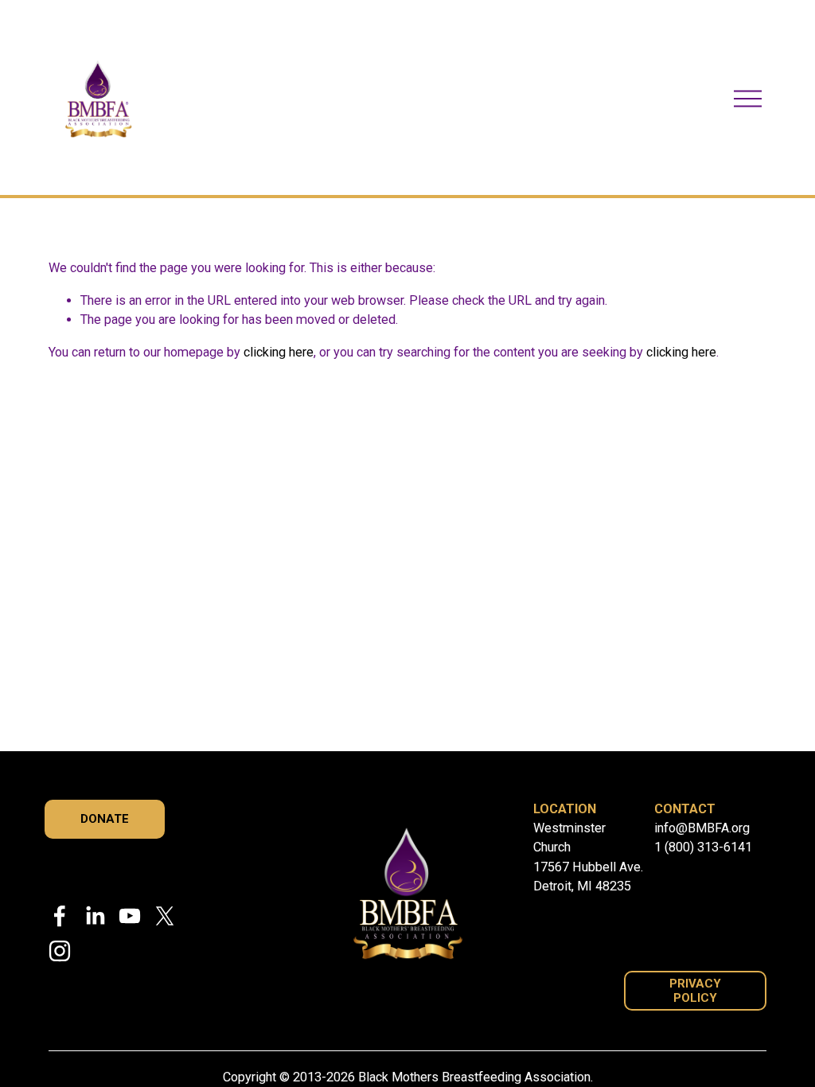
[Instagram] (60, 951)
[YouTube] (130, 916)
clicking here (279, 352)
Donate (104, 819)
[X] (165, 916)
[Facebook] (60, 916)
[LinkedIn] (95, 916)
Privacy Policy (695, 990)
